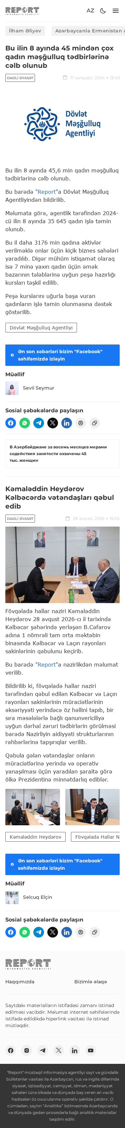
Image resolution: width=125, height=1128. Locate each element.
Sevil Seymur (38, 388)
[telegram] (38, 423)
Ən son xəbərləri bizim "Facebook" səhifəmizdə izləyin (60, 355)
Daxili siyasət (20, 78)
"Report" (46, 191)
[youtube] (90, 1050)
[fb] (10, 423)
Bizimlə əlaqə (90, 982)
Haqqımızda (19, 982)
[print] (80, 423)
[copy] (94, 423)
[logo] (22, 11)
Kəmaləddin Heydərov (35, 837)
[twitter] (52, 423)
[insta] (26, 1050)
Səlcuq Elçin (37, 897)
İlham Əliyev (25, 31)
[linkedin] (66, 423)
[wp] (24, 423)
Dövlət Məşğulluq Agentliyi (41, 327)
